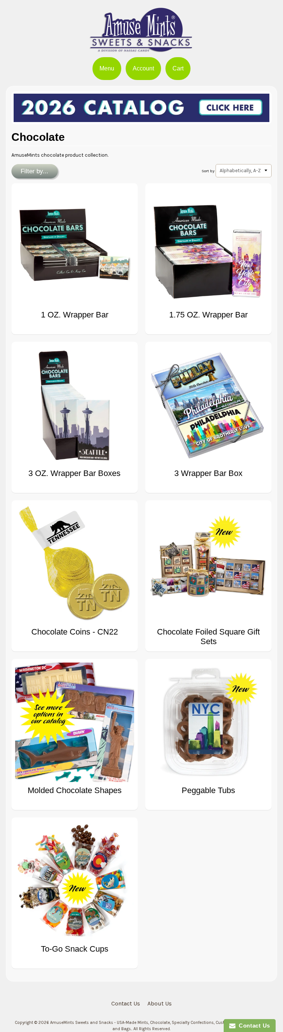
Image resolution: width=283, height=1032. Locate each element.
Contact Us (125, 1003)
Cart (178, 68)
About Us (159, 1003)
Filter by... (34, 171)
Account (143, 68)
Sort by (208, 170)
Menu (106, 68)
